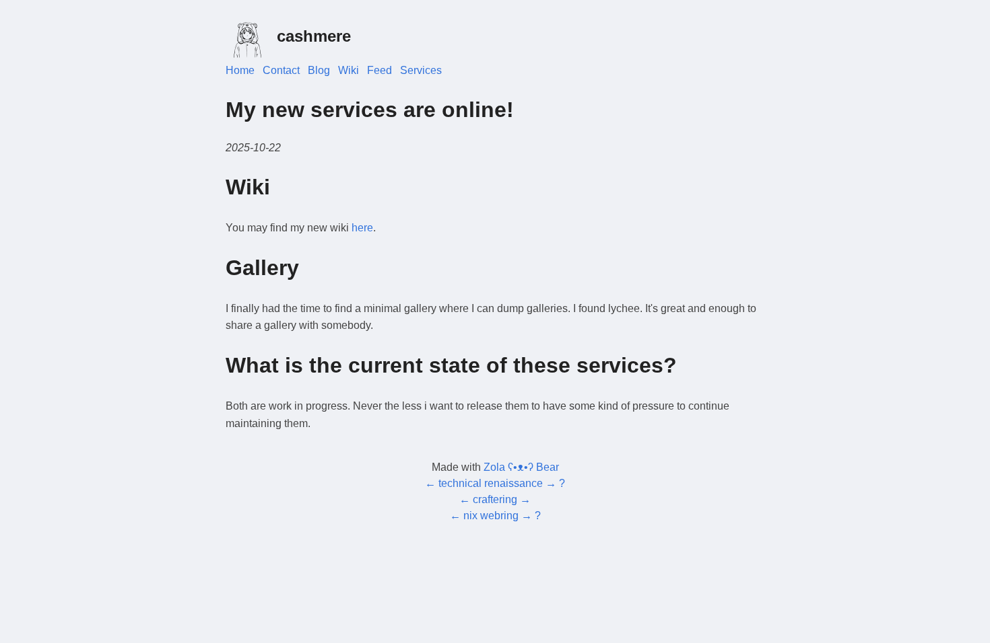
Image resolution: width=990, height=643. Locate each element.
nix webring (491, 515)
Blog (319, 70)
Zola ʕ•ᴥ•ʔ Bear (521, 467)
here (362, 227)
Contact (281, 70)
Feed (379, 70)
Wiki (348, 70)
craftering (495, 499)
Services (421, 70)
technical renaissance (490, 483)
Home (240, 70)
